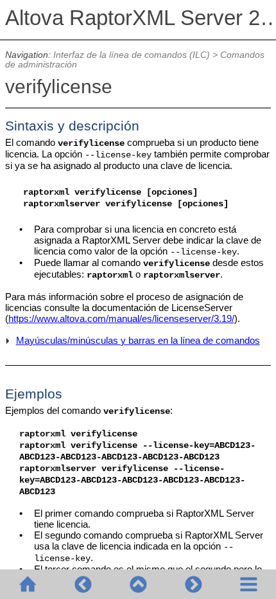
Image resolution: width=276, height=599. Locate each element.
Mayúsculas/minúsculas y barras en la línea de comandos (138, 340)
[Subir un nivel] (138, 584)
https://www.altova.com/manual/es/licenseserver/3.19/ (121, 318)
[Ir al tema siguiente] (193, 584)
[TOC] (248, 584)
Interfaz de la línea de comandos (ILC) (131, 55)
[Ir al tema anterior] (82, 584)
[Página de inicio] (27, 584)
